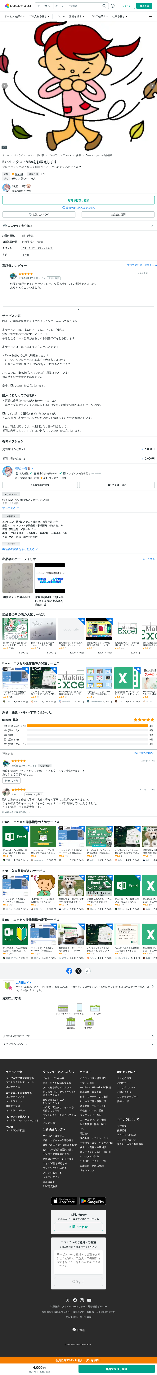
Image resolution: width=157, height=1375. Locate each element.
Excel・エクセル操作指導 (99, 155)
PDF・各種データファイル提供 (37, 247)
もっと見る (149, 558)
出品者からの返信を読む (15, 812)
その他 (25, 254)
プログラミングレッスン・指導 (65, 155)
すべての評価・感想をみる (142, 265)
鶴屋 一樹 (21, 468)
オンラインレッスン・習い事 (29, 155)
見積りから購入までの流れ (80, 207)
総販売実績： (21, 190)
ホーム (5, 155)
